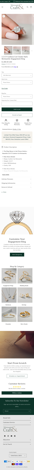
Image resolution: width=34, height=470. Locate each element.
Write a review (17, 393)
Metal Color (4, 79)
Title (3, 72)
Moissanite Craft (14, 467)
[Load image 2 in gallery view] (17, 50)
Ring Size (4, 93)
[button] (2, 7)
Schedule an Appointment (17, 376)
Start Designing (17, 254)
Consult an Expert (17, 115)
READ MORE (5, 174)
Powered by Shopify (23, 467)
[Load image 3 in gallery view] (26, 50)
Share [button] (4, 192)
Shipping (3, 64)
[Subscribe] (29, 411)
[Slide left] (2, 51)
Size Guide (5, 88)
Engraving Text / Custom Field (9, 100)
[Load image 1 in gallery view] (8, 50)
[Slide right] (32, 51)
